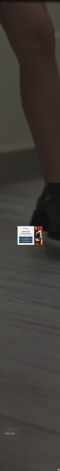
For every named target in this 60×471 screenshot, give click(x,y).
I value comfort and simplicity (25, 242)
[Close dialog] (41, 227)
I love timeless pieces (25, 237)
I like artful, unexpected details (25, 240)
